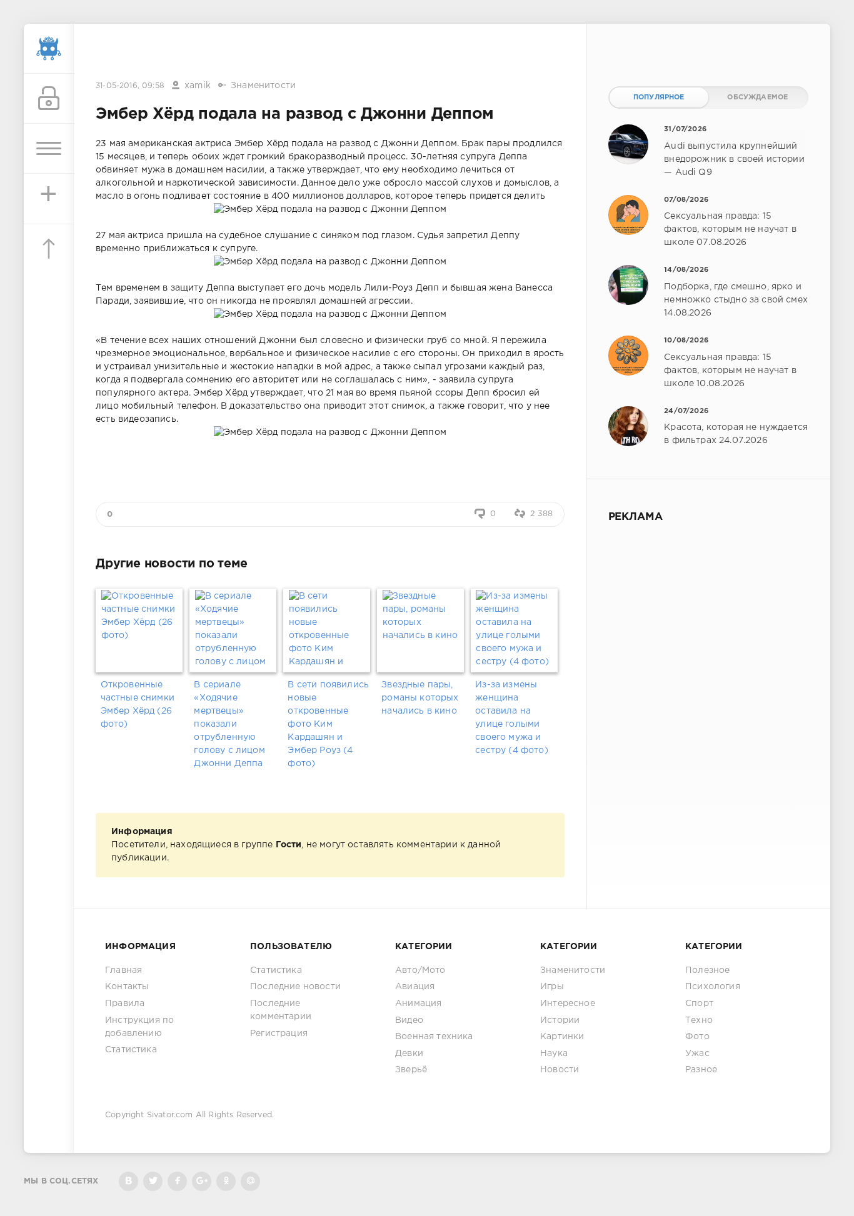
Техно (699, 1020)
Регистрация (279, 1033)
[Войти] (49, 99)
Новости (559, 1070)
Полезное (707, 970)
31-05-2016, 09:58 (130, 85)
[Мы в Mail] (250, 1181)
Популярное (659, 97)
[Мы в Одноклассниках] (226, 1181)
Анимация (418, 1003)
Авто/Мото (420, 970)
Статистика (131, 1050)
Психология (712, 986)
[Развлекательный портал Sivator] (49, 49)
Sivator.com (170, 1115)
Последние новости (295, 986)
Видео (409, 1020)
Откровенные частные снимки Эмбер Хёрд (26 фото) (137, 704)
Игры (552, 986)
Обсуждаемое (757, 97)
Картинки (562, 1036)
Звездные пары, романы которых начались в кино (419, 698)
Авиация (415, 986)
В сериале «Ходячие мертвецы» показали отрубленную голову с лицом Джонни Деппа (229, 724)
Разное (701, 1070)
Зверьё (411, 1070)
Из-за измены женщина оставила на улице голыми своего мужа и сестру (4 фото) (511, 717)
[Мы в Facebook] (177, 1181)
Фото (697, 1036)
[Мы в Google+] (201, 1181)
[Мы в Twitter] (153, 1181)
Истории (560, 1020)
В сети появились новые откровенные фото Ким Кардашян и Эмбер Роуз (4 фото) (328, 724)
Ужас (697, 1053)
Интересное (567, 1003)
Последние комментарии (280, 1010)
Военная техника (434, 1036)
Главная (123, 970)
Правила (124, 1003)
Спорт (699, 1003)
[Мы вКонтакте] (128, 1181)
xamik (197, 85)
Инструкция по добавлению (139, 1027)
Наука (554, 1053)
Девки (409, 1053)
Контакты (127, 986)
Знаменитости (263, 85)
